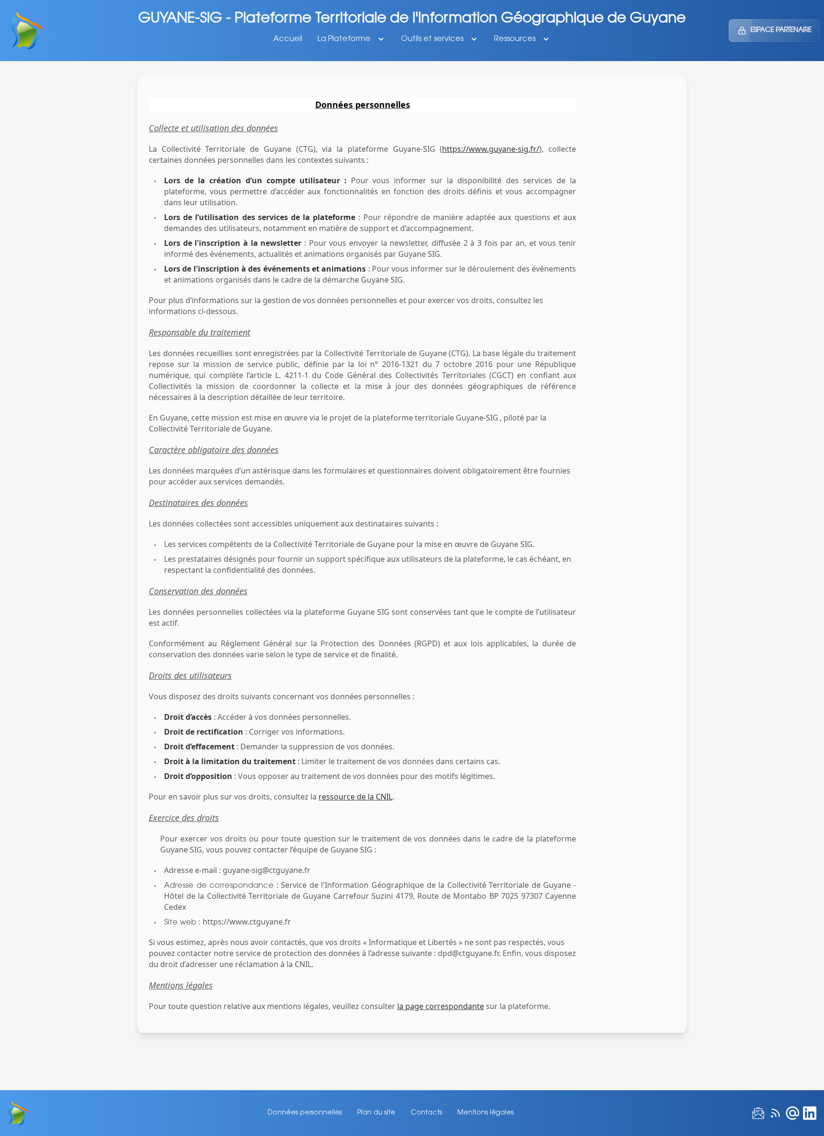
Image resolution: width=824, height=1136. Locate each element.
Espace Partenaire (781, 30)
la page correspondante (440, 1006)
